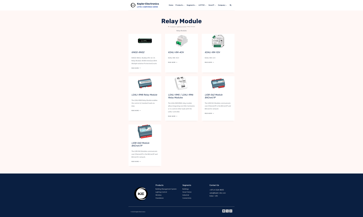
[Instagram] (230, 210)
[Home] (168, 26)
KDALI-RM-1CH (212, 52)
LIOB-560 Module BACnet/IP (140, 144)
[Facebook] (223, 210)
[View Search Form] (230, 5)
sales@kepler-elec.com (217, 193)
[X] (227, 210)
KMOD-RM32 (137, 52)
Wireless (158, 195)
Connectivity (186, 198)
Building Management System (166, 189)
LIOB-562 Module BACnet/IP (213, 96)
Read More (136, 68)
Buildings (185, 189)
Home (171, 5)
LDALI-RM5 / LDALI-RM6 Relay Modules (180, 96)
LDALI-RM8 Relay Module (144, 94)
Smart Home (186, 192)
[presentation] (144, 41)
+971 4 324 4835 (216, 190)
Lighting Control (161, 192)
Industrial (185, 195)
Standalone (160, 198)
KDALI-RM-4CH (176, 52)
